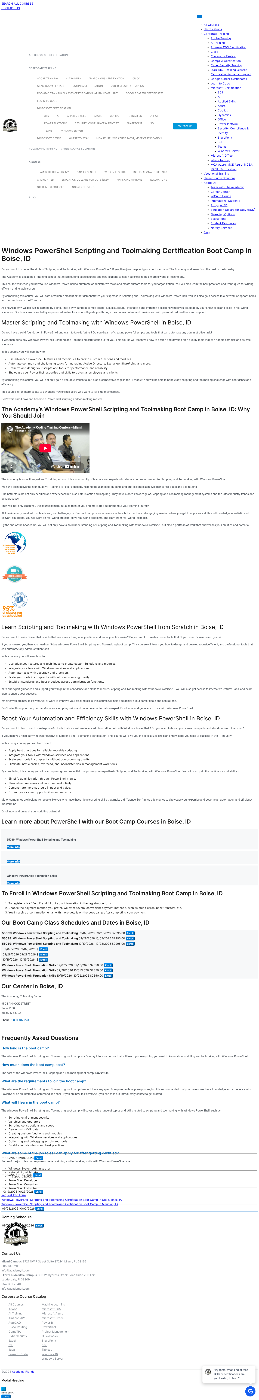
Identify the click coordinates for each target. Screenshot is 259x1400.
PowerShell (49, 1327)
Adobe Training (47, 78)
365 (46, 115)
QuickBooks (50, 1336)
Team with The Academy (53, 172)
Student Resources (50, 187)
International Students (150, 172)
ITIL (10, 1345)
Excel (12, 1340)
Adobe (12, 1309)
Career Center (87, 172)
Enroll (130, 933)
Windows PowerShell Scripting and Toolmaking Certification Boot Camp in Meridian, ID (59, 1204)
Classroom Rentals (50, 85)
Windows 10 (50, 1354)
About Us (35, 161)
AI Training (73, 78)
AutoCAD (14, 1322)
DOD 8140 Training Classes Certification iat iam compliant (77, 93)
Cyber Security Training (127, 85)
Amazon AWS (17, 1318)
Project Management (55, 1331)
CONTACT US (10, 8)
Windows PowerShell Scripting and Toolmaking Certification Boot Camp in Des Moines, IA (61, 1199)
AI (58, 115)
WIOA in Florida (114, 172)
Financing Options (129, 179)
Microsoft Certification (54, 108)
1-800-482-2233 (20, 1020)
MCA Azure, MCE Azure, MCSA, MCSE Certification (129, 138)
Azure (98, 115)
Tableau (47, 1349)
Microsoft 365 (51, 1309)
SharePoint (134, 123)
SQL (152, 123)
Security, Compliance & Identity (97, 123)
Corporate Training (42, 68)
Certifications (59, 54)
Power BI (48, 1322)
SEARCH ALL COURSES (17, 3)
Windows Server (71, 130)
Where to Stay (78, 138)
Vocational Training (43, 148)
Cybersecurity (17, 1336)
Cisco (136, 78)
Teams (48, 130)
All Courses (37, 54)
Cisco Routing (17, 1327)
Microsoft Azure (52, 1313)
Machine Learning (53, 1304)
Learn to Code (47, 100)
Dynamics (135, 115)
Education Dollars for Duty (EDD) (85, 179)
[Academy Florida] (9, 134)
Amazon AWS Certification (107, 78)
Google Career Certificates (145, 93)
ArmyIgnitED (45, 179)
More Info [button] (13, 847)
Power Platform (55, 123)
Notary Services (83, 187)
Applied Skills (76, 115)
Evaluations (158, 179)
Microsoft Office (49, 138)
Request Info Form (13, 1195)
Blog (32, 197)
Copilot (115, 115)
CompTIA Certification (87, 85)
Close (6, 1396)
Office (154, 115)
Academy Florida (23, 1371)
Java (11, 1349)
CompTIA (14, 1331)
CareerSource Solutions (78, 148)
